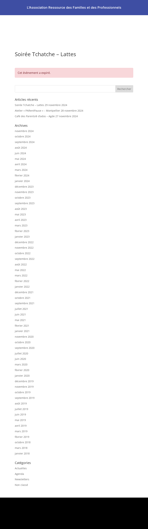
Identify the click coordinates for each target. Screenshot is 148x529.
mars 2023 (21, 225)
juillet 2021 (21, 309)
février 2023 (22, 231)
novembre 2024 (24, 131)
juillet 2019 (21, 409)
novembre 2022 (24, 247)
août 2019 (21, 403)
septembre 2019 (24, 398)
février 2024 (22, 175)
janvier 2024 (22, 181)
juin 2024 (20, 153)
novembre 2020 (24, 336)
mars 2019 (21, 431)
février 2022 (22, 281)
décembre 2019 (24, 381)
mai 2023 (20, 214)
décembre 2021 (24, 292)
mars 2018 (21, 448)
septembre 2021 (24, 303)
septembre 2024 (24, 142)
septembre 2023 (24, 203)
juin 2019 (20, 414)
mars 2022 (21, 275)
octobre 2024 (23, 136)
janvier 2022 (22, 286)
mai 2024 (20, 159)
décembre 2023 (24, 186)
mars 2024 (21, 170)
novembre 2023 (24, 192)
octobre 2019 (23, 392)
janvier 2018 (22, 453)
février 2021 (22, 325)
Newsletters (22, 479)
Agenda (19, 474)
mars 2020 (21, 364)
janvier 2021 (22, 331)
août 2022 (21, 264)
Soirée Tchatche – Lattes (29, 105)
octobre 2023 (23, 197)
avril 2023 (21, 220)
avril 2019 (21, 425)
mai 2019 (20, 420)
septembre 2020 (24, 348)
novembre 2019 (24, 386)
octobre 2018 (23, 442)
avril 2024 (21, 164)
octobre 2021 (23, 298)
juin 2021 (20, 314)
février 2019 (22, 437)
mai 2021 (20, 320)
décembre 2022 (24, 242)
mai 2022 (20, 270)
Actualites (21, 468)
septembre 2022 (24, 259)
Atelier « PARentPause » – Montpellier (37, 110)
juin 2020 (20, 359)
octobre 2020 (23, 342)
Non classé (21, 485)
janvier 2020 (22, 375)
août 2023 (21, 209)
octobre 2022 (23, 253)
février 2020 (22, 370)
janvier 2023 (22, 236)
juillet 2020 (21, 353)
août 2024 (21, 147)
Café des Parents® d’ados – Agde (35, 116)
